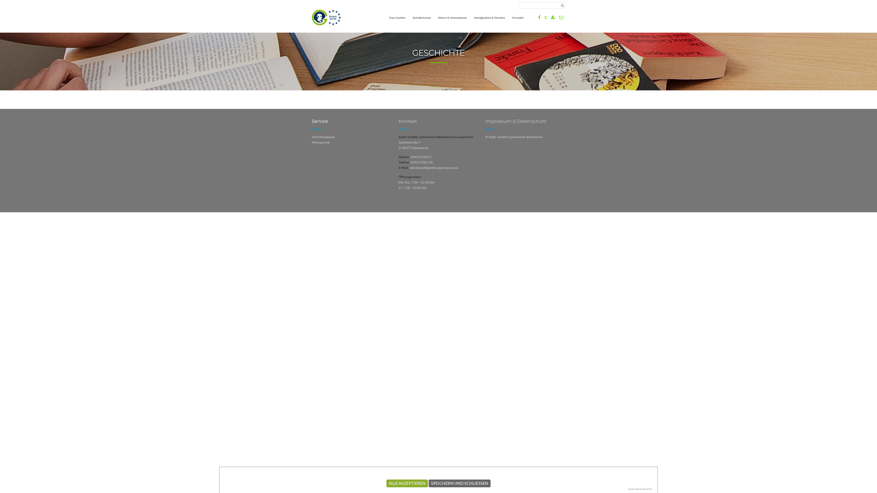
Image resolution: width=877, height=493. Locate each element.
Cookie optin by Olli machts (640, 489)
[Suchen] (562, 5)
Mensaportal (321, 142)
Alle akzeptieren (407, 483)
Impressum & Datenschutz (515, 121)
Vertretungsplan (323, 137)
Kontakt (408, 121)
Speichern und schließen (459, 483)
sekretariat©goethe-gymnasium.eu (433, 168)
